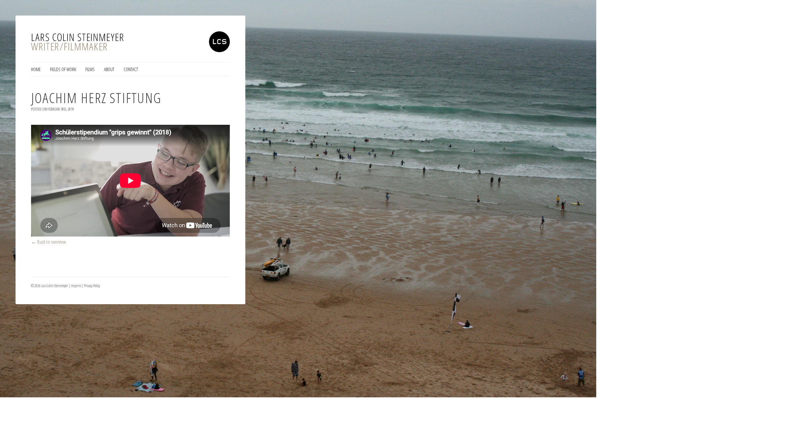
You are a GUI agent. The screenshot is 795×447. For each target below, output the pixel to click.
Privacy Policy (92, 285)
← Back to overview (48, 241)
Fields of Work (63, 69)
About (109, 69)
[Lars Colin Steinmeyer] (130, 46)
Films (90, 69)
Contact (131, 69)
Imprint (76, 285)
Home (36, 69)
